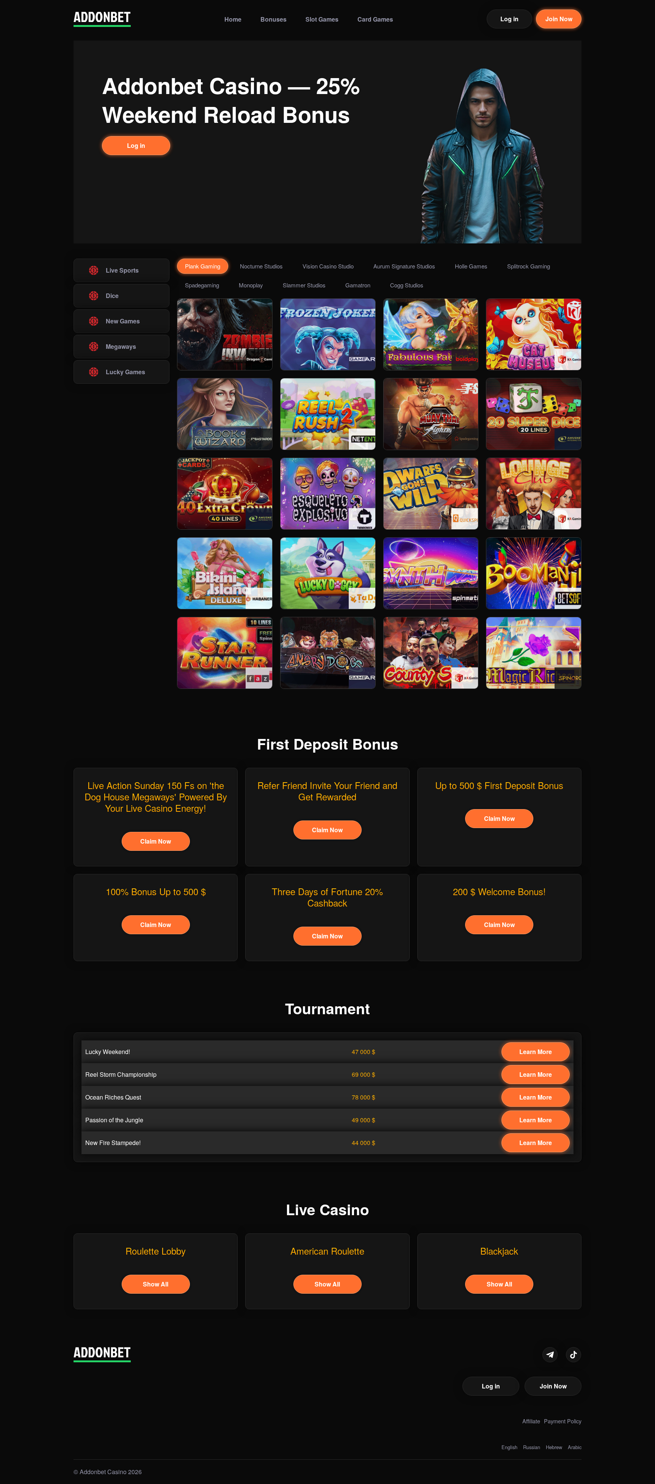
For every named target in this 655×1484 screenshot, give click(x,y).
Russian (531, 1447)
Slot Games (322, 18)
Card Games (375, 18)
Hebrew (554, 1447)
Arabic (574, 1447)
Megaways (121, 346)
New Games (123, 321)
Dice (112, 295)
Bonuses (273, 18)
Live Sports (122, 270)
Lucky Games (125, 371)
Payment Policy (562, 1421)
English (509, 1447)
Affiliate (531, 1421)
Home (232, 18)
